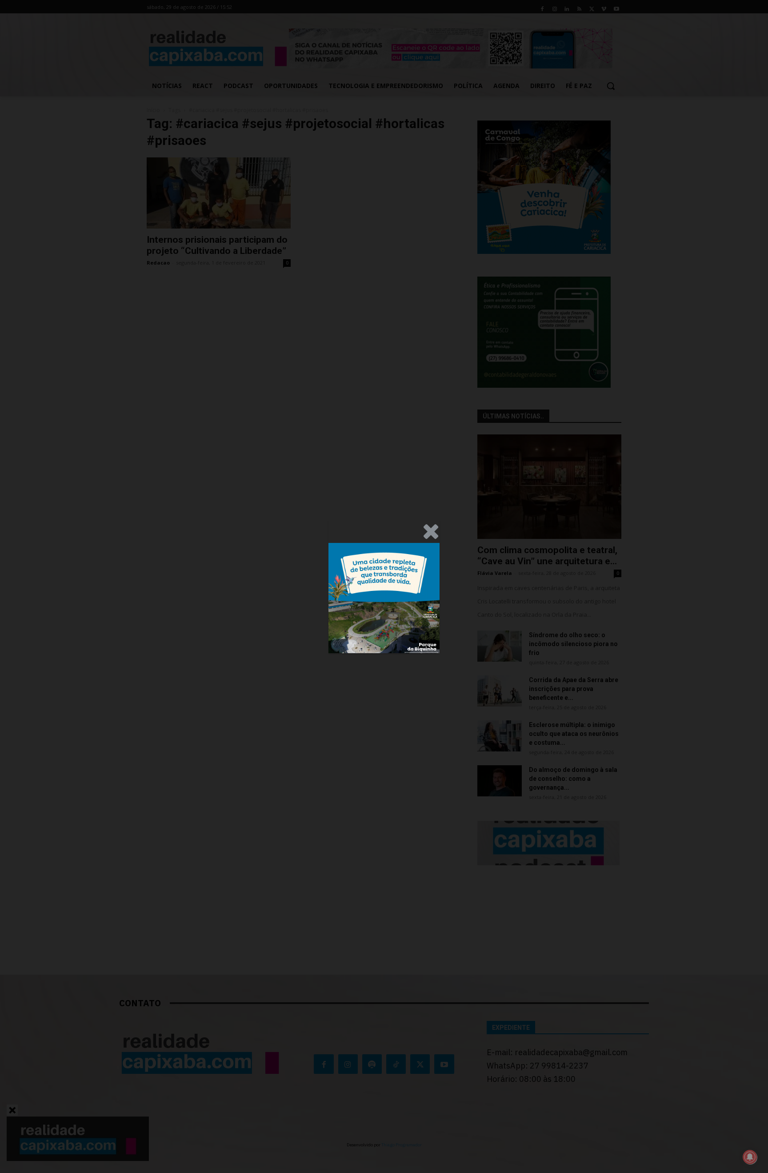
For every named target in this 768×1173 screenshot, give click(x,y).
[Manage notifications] (750, 1157)
